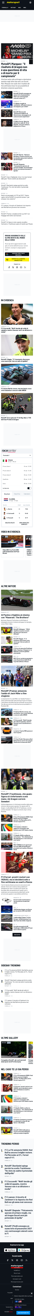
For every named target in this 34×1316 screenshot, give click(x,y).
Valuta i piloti (10, 522)
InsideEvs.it (17, 1270)
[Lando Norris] (4, 509)
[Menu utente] (30, 2)
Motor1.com (17, 1273)
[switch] (29, 488)
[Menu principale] (3, 2)
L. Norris (9, 509)
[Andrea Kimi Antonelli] (4, 513)
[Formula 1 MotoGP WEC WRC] (17, 455)
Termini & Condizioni (11, 1307)
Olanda (12, 499)
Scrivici (17, 1289)
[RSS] (25, 267)
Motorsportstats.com (17, 1282)
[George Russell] (4, 517)
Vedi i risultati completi (24, 523)
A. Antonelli (10, 513)
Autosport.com (17, 1279)
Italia (10, 460)
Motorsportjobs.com (17, 1276)
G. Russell (10, 518)
